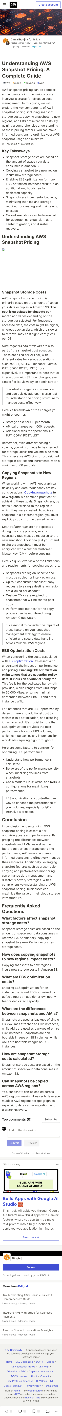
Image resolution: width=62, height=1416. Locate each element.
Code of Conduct (21, 1153)
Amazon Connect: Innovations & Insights (27, 1332)
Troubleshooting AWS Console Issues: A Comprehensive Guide (27, 1299)
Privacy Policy (33, 1385)
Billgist (37, 39)
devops (29, 83)
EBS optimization (21, 661)
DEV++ (39, 1361)
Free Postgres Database (20, 1381)
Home (9, 1361)
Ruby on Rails (32, 1397)
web (40, 83)
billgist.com (37, 46)
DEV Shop (41, 1381)
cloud (17, 83)
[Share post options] (56, 1411)
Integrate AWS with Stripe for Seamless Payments (27, 1316)
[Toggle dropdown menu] (57, 1164)
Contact (44, 1376)
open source (35, 1390)
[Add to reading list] (36, 1411)
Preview (32, 1143)
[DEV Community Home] (13, 4)
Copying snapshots (38, 492)
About (34, 1376)
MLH (52, 1381)
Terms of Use (51, 1385)
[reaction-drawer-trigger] (8, 1411)
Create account (48, 4)
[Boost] (47, 1411)
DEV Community (13, 1350)
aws (6, 83)
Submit (14, 1143)
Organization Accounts (41, 1371)
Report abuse (43, 1153)
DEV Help (44, 1366)
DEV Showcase (19, 1376)
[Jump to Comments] (22, 1411)
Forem (17, 1390)
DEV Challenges (24, 1361)
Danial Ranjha (19, 39)
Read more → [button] (31, 1237)
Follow (31, 1267)
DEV (17, 1394)
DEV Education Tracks (23, 1366)
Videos (50, 1361)
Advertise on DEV (16, 1371)
